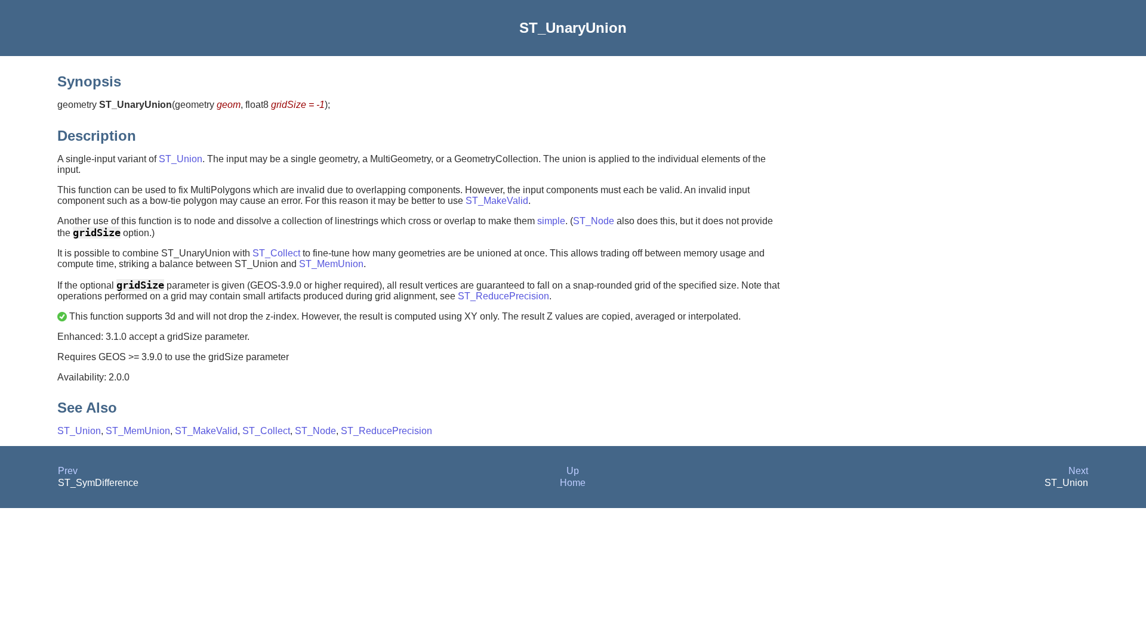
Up (572, 471)
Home (573, 483)
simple (551, 221)
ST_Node (593, 221)
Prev (68, 471)
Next (1078, 471)
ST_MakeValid (497, 201)
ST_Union (180, 159)
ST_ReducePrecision (503, 296)
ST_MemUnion (331, 264)
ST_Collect (276, 253)
